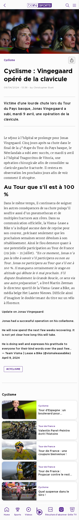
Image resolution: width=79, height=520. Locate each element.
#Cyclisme (13, 369)
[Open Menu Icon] (74, 5)
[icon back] (4, 5)
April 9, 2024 (11, 357)
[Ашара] (71, 60)
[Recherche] (67, 5)
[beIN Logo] (39, 5)
